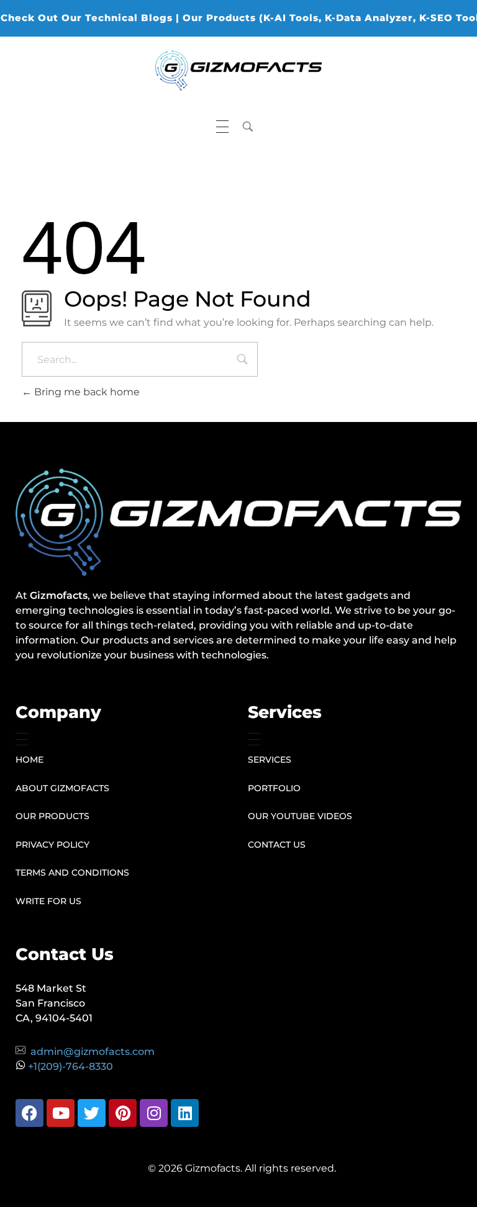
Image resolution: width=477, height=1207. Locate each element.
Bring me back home (86, 392)
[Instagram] (154, 1113)
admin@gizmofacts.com (92, 1051)
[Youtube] (61, 1113)
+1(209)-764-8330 (70, 1066)
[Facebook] (29, 1113)
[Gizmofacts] (238, 70)
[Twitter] (92, 1113)
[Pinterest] (123, 1113)
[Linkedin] (185, 1113)
